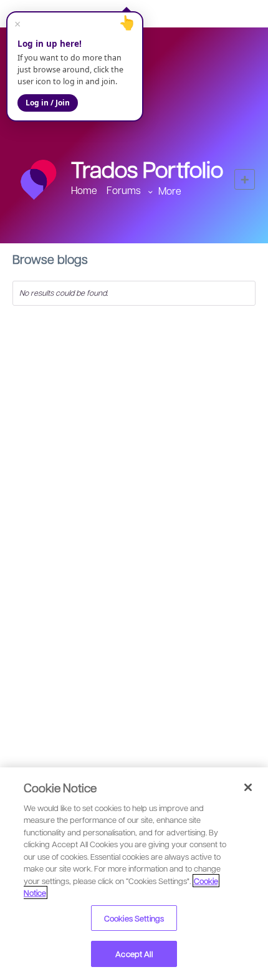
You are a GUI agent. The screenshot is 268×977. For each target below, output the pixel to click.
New (244, 179)
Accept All (133, 953)
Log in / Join (48, 102)
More (169, 190)
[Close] (248, 787)
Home (84, 190)
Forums (124, 190)
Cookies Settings (134, 918)
